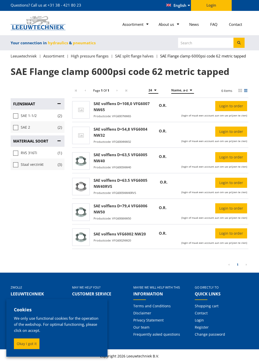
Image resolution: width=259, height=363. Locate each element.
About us (166, 24)
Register (202, 327)
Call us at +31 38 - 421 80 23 (56, 5)
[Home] (37, 23)
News (194, 24)
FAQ (214, 24)
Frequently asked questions (156, 334)
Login (199, 320)
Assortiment (132, 24)
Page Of (101, 90)
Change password (210, 334)
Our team (141, 327)
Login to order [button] (231, 106)
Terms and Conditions (152, 306)
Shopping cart (207, 306)
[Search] (239, 43)
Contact (235, 24)
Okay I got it (27, 343)
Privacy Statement (148, 320)
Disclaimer (142, 313)
